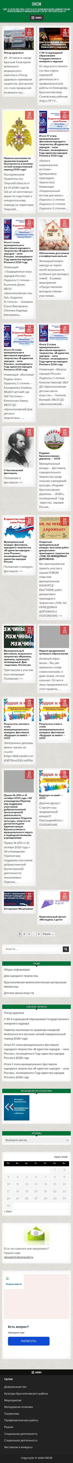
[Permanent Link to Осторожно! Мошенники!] (19, 899)
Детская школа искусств (19, 993)
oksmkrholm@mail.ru (18, 1257)
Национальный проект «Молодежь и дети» (52, 918)
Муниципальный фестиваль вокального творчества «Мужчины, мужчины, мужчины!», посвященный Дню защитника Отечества (18, 657)
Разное (54, 39)
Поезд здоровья (13, 52)
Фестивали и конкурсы (54, 122)
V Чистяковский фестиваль (13, 471)
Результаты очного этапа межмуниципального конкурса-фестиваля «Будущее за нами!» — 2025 (52, 731)
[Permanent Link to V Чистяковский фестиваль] (19, 448)
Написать (28, 1341)
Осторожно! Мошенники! (18, 908)
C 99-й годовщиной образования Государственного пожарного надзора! (51, 57)
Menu (38, 17)
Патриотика (11, 1413)
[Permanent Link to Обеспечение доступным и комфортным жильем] (54, 234)
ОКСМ (36, 4)
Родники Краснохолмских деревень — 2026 (49, 456)
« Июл (8, 1211)
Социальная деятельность (19, 39)
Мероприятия (12, 1400)
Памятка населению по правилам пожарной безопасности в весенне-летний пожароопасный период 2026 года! (19, 164)
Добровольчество (15, 1386)
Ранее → (48, 934)
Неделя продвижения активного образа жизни (53, 652)
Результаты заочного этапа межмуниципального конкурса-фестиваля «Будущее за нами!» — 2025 (17, 731)
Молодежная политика (54, 230)
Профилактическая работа (21, 1420)
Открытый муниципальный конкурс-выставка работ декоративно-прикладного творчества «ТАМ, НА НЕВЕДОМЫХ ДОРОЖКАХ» (54, 550)
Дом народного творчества (21, 976)
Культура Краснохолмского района (26, 1393)
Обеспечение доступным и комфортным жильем (54, 254)
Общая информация (17, 969)
